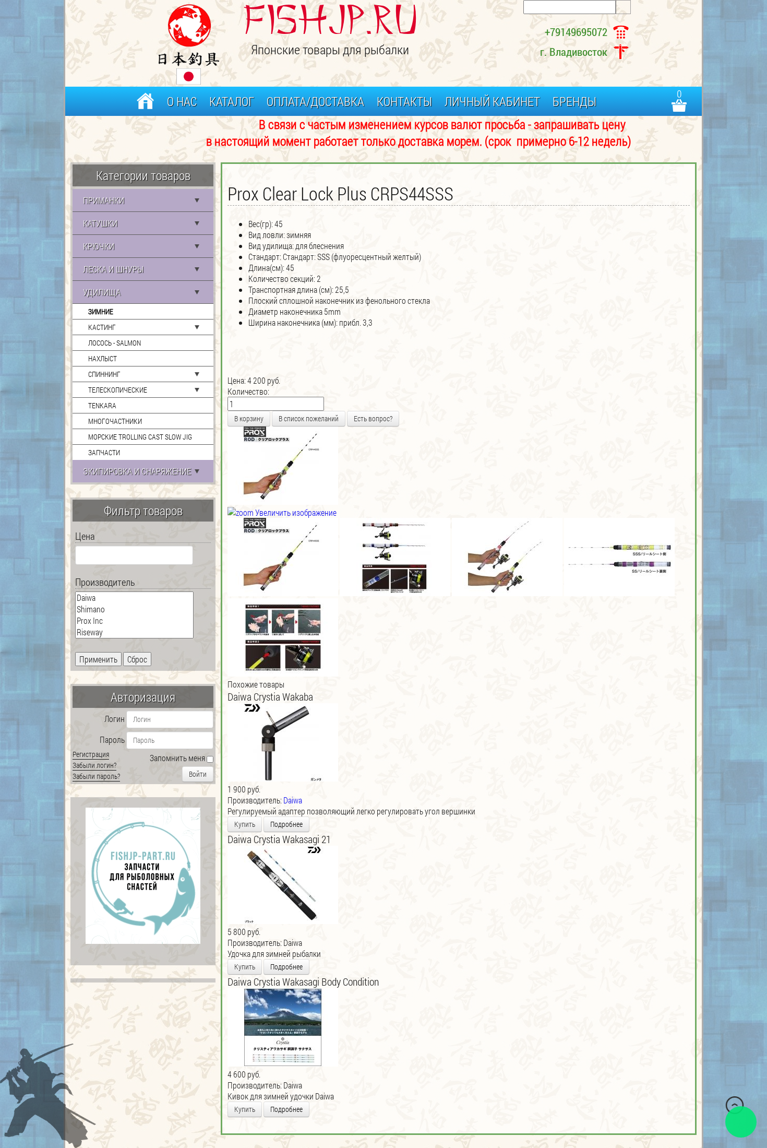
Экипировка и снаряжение (137, 471)
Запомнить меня (177, 757)
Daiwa (292, 800)
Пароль (112, 739)
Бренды (574, 101)
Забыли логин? (94, 765)
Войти (198, 774)
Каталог (231, 101)
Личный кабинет (492, 101)
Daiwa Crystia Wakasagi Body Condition (303, 981)
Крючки (98, 246)
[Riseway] (134, 632)
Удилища (102, 292)
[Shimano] (134, 609)
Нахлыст (102, 358)
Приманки (103, 200)
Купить (244, 824)
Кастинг (102, 327)
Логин (114, 718)
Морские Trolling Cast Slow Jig (140, 437)
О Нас (182, 101)
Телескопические (117, 390)
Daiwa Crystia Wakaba (270, 696)
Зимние (100, 311)
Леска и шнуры (113, 269)
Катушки (100, 223)
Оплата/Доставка (315, 101)
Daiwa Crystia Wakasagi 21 (279, 839)
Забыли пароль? (96, 776)
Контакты (404, 101)
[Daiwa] (134, 597)
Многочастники (115, 421)
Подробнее (286, 824)
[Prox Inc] (134, 620)
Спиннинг (104, 374)
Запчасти (104, 452)
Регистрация (91, 754)
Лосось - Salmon (114, 343)
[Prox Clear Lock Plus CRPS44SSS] (282, 557)
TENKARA (102, 405)
